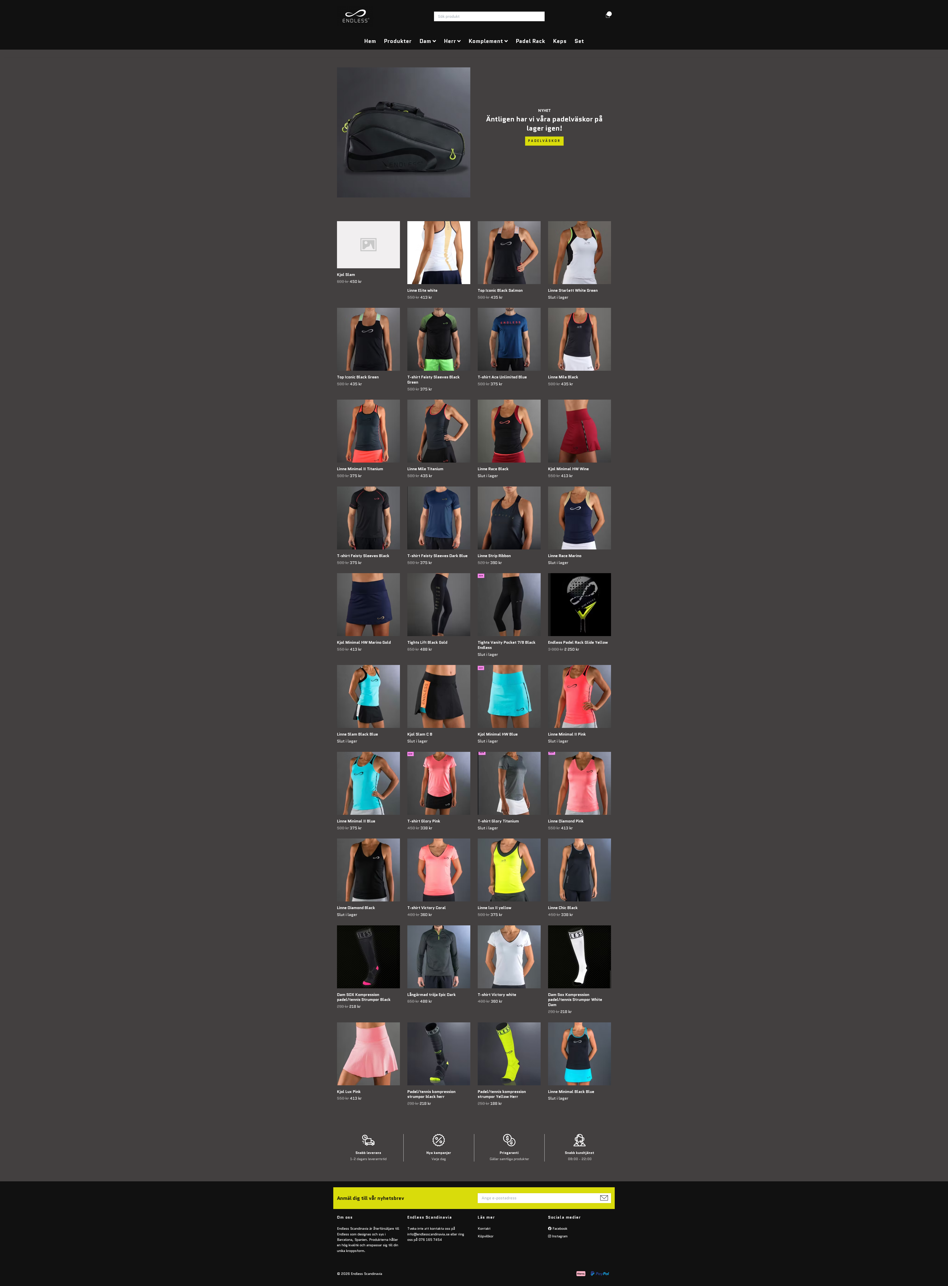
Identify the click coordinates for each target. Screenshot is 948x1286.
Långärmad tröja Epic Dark (431, 994)
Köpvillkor (486, 1236)
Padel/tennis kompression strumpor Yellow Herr (502, 1094)
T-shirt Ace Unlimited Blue (502, 377)
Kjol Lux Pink (349, 1091)
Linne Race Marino (564, 556)
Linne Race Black (493, 469)
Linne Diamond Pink (566, 821)
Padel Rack (530, 41)
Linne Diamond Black (356, 908)
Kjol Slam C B (419, 734)
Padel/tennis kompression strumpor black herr (431, 1094)
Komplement (486, 41)
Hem (370, 41)
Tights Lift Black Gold (427, 642)
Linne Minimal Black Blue (571, 1091)
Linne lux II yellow (494, 908)
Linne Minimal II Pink (567, 734)
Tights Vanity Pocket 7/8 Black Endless (506, 645)
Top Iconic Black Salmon (500, 290)
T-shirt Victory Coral (426, 908)
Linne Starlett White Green (573, 290)
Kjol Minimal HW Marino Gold (364, 642)
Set (579, 41)
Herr (450, 41)
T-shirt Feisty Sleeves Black (363, 556)
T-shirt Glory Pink (423, 821)
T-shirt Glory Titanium (498, 821)
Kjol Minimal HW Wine (568, 469)
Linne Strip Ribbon (494, 556)
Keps (560, 41)
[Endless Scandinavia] (355, 16)
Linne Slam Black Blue (357, 734)
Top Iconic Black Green (358, 377)
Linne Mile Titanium (425, 469)
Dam (425, 41)
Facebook (559, 1228)
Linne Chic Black (563, 908)
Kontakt (484, 1228)
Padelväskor (544, 140)
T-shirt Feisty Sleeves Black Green (433, 379)
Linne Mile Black (563, 377)
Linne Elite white (422, 290)
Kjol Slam (346, 274)
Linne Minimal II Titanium (360, 469)
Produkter (398, 41)
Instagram (559, 1236)
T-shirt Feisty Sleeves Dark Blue (437, 556)
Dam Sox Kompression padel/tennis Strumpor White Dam (575, 1000)
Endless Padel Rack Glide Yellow (578, 642)
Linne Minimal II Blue (356, 821)
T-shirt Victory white (497, 994)
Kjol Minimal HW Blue (498, 734)
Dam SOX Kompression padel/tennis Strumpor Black (364, 997)
